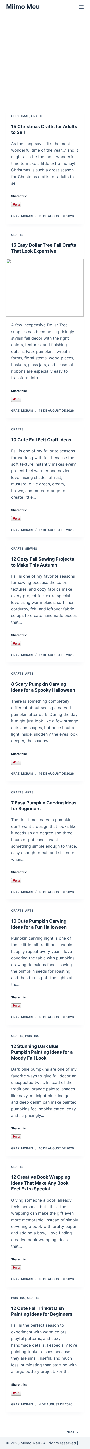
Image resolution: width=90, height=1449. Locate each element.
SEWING (31, 548)
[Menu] (81, 7)
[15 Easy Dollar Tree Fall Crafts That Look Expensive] (45, 288)
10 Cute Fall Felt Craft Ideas (41, 439)
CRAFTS (37, 116)
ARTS (29, 673)
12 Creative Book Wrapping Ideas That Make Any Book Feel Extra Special (40, 1182)
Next (71, 1432)
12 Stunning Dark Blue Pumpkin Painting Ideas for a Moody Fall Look (42, 1052)
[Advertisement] (45, 61)
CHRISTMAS (20, 116)
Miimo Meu (23, 6)
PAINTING (32, 1036)
